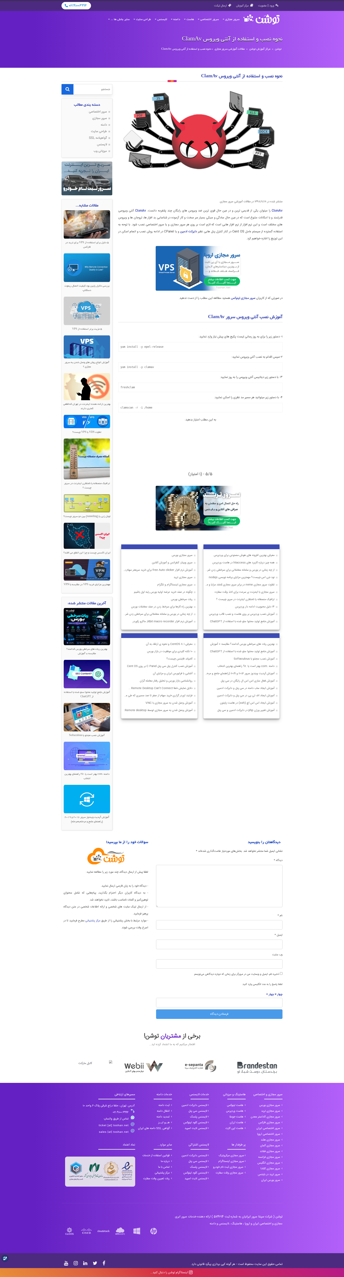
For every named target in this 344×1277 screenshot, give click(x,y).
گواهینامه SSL (98, 138)
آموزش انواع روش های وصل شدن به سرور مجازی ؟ (87, 364)
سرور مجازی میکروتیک (231, 1155)
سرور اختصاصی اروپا (269, 1134)
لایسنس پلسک (198, 1116)
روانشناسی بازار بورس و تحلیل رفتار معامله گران (166, 681)
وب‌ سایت (277, 955)
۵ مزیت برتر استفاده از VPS (87, 329)
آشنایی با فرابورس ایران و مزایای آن (173, 673)
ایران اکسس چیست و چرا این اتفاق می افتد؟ (87, 553)
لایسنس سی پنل (198, 1111)
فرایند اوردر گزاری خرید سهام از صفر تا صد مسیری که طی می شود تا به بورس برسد (157, 695)
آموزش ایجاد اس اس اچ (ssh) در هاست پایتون (247, 703)
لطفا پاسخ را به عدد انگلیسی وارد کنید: (262, 984)
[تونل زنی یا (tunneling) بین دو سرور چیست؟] (87, 503)
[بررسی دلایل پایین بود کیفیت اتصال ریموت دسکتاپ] (87, 267)
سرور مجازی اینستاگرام (231, 1161)
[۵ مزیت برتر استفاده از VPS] (87, 311)
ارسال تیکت (220, 5)
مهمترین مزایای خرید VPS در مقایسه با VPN (87, 584)
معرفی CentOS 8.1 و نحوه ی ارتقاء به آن (169, 644)
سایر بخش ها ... (120, 19)
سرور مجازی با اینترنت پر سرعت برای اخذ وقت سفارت (244, 592)
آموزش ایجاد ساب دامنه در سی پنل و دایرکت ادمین (246, 688)
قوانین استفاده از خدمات (156, 1155)
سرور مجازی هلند (271, 1140)
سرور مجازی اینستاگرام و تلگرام (175, 585)
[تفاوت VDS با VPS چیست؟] (87, 421)
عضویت (262, 5)
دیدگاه (278, 860)
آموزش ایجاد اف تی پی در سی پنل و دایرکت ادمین (246, 695)
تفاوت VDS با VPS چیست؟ (86, 432)
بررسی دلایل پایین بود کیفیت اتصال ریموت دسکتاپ (86, 288)
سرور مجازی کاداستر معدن (266, 1116)
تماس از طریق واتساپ (116, 1118)
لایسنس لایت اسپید (196, 1128)
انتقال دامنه (163, 1111)
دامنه (176, 19)
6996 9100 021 (121, 1112)
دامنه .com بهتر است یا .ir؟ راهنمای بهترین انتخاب (246, 666)
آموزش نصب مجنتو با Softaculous (254, 659)
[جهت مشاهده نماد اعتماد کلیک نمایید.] (100, 1172)
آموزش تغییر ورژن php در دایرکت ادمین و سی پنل (246, 710)
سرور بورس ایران (271, 1180)
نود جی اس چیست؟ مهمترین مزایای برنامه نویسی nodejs (242, 577)
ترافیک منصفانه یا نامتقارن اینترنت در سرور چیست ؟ (245, 599)
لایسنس (162, 19)
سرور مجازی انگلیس (269, 1163)
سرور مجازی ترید (183, 577)
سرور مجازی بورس (182, 555)
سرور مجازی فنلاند (270, 1151)
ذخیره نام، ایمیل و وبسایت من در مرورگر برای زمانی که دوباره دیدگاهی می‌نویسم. (236, 974)
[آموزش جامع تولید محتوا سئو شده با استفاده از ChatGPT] (87, 674)
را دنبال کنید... (169, 1272)
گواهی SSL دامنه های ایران (154, 1128)
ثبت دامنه (164, 1105)
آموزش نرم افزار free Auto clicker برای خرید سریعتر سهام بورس (157, 570)
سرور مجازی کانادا (270, 1168)
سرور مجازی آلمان (270, 1145)
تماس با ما (164, 1167)
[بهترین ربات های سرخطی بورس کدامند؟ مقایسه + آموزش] (87, 626)
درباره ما (165, 1161)
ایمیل (278, 935)
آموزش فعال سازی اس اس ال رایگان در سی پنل (248, 681)
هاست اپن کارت (234, 1128)
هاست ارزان (237, 1122)
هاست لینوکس (235, 1105)
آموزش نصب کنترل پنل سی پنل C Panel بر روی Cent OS (160, 666)
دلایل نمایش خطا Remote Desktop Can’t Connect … (161, 688)
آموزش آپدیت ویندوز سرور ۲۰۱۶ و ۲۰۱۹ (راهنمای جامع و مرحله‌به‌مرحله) (86, 819)
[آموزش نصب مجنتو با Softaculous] (87, 717)
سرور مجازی (232, 19)
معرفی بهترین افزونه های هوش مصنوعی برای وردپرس (244, 555)
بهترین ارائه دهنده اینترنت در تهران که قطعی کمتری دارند (86, 406)
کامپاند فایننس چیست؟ (179, 659)
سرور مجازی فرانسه (269, 1157)
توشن (278, 49)
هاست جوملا (236, 1116)
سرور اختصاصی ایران (268, 1128)
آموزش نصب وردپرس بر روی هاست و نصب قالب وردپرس (242, 614)
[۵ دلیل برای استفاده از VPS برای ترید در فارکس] (87, 224)
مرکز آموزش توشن (259, 49)
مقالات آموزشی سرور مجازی (230, 49)
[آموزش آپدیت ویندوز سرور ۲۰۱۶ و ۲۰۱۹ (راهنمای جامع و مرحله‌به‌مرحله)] (87, 799)
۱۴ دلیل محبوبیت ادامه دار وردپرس (255, 607)
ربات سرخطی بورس (182, 599)
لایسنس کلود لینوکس (195, 1122)
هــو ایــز (164, 1122)
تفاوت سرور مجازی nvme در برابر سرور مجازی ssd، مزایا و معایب (239, 585)
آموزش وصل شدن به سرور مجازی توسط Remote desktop (159, 710)
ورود (271, 5)
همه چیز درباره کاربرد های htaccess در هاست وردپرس (243, 563)
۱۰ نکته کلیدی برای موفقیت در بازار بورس (170, 651)
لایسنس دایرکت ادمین (194, 1105)
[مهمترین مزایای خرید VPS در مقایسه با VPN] (87, 570)
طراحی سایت (143, 19)
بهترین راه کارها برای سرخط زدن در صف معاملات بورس (162, 607)
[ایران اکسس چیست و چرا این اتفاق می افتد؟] (87, 536)
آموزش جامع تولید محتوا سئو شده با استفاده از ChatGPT (242, 621)
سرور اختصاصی (209, 19)
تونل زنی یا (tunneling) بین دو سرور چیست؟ (87, 516)
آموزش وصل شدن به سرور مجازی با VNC (169, 703)
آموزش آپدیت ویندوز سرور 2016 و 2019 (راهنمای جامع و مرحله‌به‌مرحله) (239, 673)
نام (280, 915)
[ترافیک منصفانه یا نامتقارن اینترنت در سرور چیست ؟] (87, 459)
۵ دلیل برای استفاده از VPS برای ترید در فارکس (87, 245)
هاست (190, 19)
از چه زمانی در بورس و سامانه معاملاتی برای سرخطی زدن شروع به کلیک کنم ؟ (239, 570)
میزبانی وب (100, 151)
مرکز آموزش (242, 5)
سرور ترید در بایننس (269, 1174)
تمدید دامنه (163, 1116)
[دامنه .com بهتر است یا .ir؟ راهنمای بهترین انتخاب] (87, 756)
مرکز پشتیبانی (92, 920)
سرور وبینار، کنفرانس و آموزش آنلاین (172, 563)
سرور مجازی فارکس (269, 1122)
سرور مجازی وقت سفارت (230, 1173)
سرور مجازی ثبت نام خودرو (228, 1167)
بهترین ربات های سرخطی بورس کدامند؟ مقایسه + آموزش (242, 644)
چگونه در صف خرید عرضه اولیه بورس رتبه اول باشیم (163, 592)
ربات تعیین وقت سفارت (156, 1178)
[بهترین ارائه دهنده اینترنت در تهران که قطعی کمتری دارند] (87, 386)
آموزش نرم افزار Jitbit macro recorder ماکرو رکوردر (163, 621)
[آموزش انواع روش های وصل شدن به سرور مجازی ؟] (87, 347)
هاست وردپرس (235, 1111)
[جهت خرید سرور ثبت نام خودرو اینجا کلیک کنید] (87, 178)
